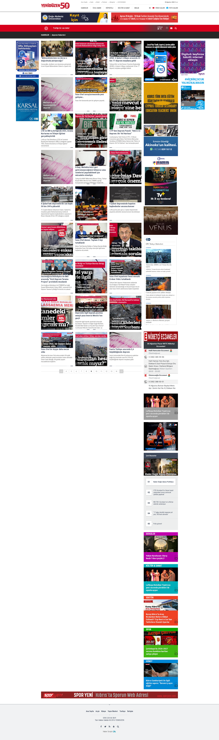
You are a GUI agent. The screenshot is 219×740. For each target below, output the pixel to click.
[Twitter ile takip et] (105, 726)
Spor (148, 629)
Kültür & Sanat (154, 565)
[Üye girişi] (114, 726)
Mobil (98, 2)
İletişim (130, 711)
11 (101, 371)
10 (96, 371)
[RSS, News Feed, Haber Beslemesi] (109, 726)
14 (116, 371)
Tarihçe (122, 711)
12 (106, 371)
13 (111, 371)
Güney (149, 661)
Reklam (104, 2)
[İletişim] (171, 28)
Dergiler (150, 533)
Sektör (150, 597)
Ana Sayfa (84, 2)
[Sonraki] (121, 371)
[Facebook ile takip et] (101, 726)
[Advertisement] (27, 139)
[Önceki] (61, 371)
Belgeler (112, 2)
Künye (103, 711)
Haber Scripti (107, 731)
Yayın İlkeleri (113, 711)
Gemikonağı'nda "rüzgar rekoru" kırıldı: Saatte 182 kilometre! (77, 28)
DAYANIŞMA (122, 2)
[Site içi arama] (175, 28)
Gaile (91, 2)
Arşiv (97, 711)
